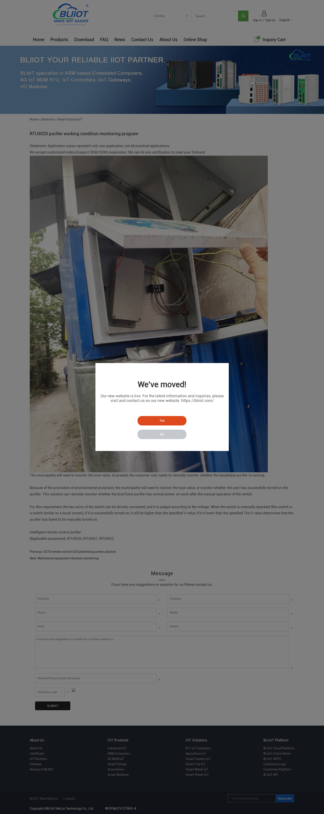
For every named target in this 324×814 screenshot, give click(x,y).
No (162, 434)
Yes (162, 420)
